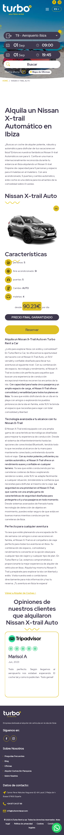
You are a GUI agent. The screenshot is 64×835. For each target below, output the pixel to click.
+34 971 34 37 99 (14, 803)
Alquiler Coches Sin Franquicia (18, 771)
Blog (7, 761)
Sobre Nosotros (11, 776)
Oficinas (8, 766)
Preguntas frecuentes (14, 756)
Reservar (32, 330)
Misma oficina (12, 72)
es (56, 9)
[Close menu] (47, 10)
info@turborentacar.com (17, 811)
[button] (57, 828)
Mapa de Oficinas (41, 72)
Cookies (40, 823)
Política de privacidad (23, 823)
